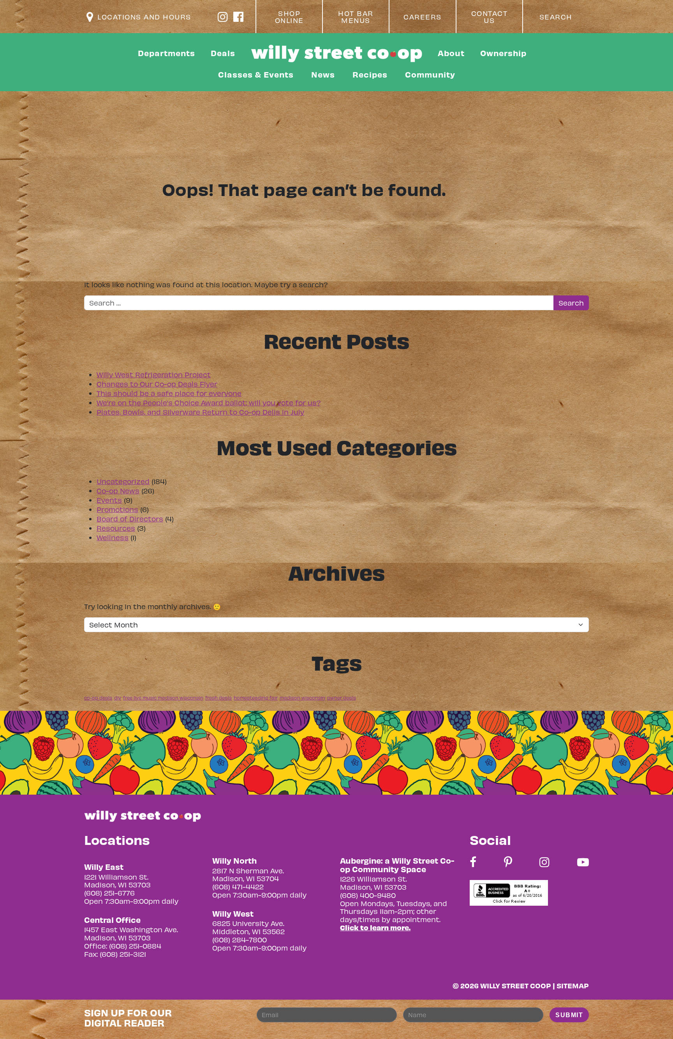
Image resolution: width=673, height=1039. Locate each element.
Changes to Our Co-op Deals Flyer (157, 384)
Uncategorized (123, 481)
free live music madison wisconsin (163, 697)
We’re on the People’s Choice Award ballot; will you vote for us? (209, 402)
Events (109, 500)
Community (430, 74)
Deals (223, 53)
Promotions (117, 509)
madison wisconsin (302, 697)
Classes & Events (256, 74)
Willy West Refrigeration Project (154, 374)
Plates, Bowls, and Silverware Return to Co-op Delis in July (200, 412)
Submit (569, 1015)
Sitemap (573, 985)
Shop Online (289, 17)
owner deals (341, 697)
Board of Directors (130, 518)
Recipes (370, 74)
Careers (422, 16)
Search (556, 16)
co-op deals (98, 697)
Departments (166, 53)
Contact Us (489, 17)
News (323, 74)
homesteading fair (256, 697)
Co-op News (118, 490)
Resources (116, 528)
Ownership (503, 53)
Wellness (113, 537)
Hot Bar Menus (355, 17)
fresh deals (218, 697)
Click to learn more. (375, 927)
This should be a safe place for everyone (169, 393)
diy (117, 697)
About (451, 53)
